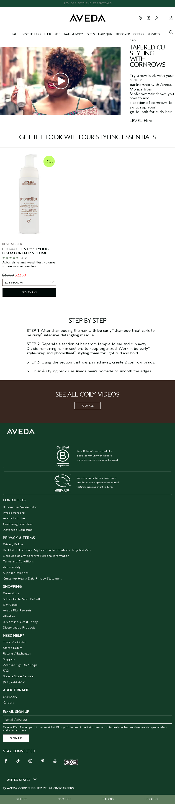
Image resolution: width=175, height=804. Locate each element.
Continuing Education (18, 524)
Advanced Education (18, 530)
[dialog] (171, 31)
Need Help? (13, 636)
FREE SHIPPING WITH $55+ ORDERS (87, 3)
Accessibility (12, 567)
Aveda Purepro (14, 513)
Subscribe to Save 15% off (21, 599)
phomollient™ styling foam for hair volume (25, 251)
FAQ (6, 671)
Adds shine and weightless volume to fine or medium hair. (28, 264)
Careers (8, 702)
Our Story (10, 697)
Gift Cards (10, 605)
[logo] (87, 17)
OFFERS (21, 799)
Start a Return (12, 648)
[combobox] (29, 282)
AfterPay (9, 616)
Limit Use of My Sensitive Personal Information (36, 556)
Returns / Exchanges (17, 653)
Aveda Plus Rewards (17, 610)
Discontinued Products (19, 627)
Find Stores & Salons (140, 18)
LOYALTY (151, 799)
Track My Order (14, 642)
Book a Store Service (18, 676)
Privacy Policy (13, 544)
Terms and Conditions (18, 561)
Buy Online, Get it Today (20, 622)
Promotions (11, 593)
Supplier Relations (15, 573)
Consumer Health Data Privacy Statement (32, 578)
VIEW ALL (87, 405)
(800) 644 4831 (14, 682)
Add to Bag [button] (29, 292)
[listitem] (29, 225)
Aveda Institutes (14, 518)
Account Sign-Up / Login (20, 665)
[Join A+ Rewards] (148, 18)
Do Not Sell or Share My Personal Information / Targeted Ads (47, 550)
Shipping (9, 659)
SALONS (108, 799)
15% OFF (65, 799)
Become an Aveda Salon (20, 507)
